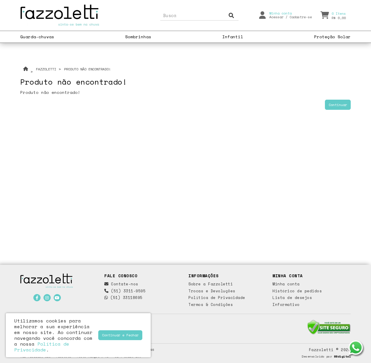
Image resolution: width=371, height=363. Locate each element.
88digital (342, 356)
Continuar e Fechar (120, 335)
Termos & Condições (210, 304)
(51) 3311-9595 (127, 291)
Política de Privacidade (216, 297)
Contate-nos (123, 284)
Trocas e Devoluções (211, 291)
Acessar (276, 16)
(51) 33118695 (125, 297)
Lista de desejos (292, 297)
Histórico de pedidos (297, 291)
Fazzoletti (46, 69)
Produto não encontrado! (87, 69)
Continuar (338, 104)
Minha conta (286, 284)
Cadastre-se (301, 16)
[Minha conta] (262, 14)
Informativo (286, 304)
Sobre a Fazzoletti (210, 284)
